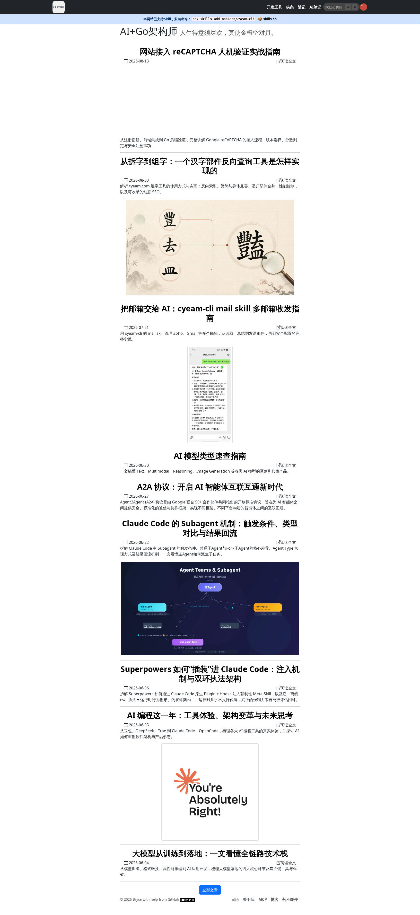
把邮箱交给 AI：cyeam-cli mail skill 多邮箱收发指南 (210, 313)
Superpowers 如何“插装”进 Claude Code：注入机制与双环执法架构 (210, 673)
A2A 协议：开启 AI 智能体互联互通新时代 (210, 486)
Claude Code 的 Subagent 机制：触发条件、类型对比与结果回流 (210, 528)
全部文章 (210, 890)
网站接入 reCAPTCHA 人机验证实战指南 (210, 51)
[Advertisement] (210, 100)
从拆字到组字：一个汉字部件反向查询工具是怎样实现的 (210, 166)
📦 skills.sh (267, 19)
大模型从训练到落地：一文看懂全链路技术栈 (210, 853)
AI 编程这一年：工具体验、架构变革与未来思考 (210, 715)
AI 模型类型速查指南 (210, 455)
